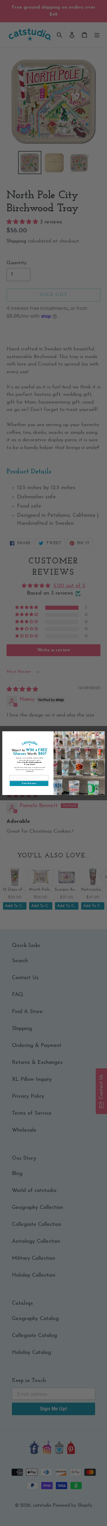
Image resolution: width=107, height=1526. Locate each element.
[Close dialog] (102, 733)
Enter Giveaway (29, 783)
